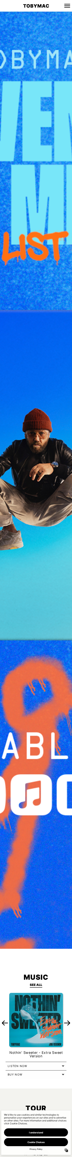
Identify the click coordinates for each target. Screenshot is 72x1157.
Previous (5, 1023)
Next (67, 1023)
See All (36, 985)
